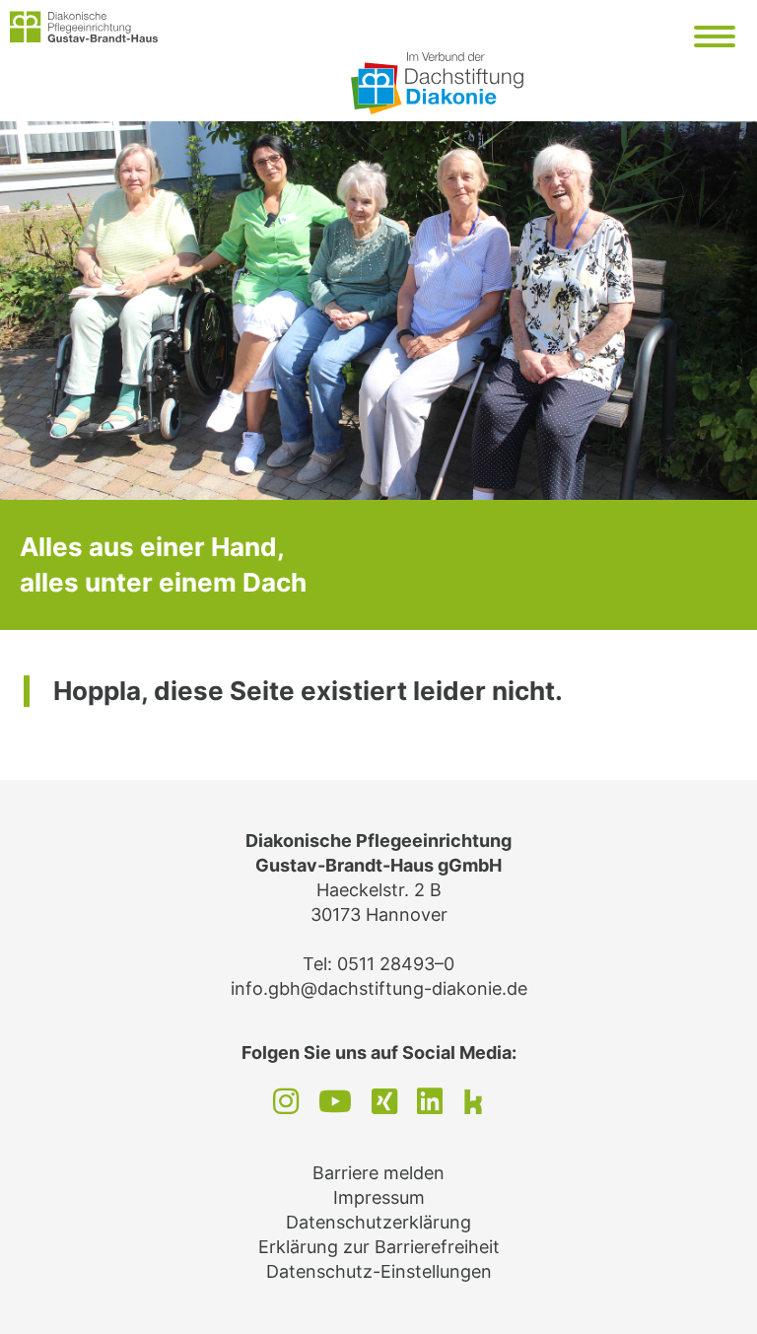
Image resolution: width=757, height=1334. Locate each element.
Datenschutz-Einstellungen (379, 1271)
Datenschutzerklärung (378, 1222)
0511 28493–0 (395, 963)
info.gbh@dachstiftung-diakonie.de (379, 988)
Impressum (379, 1197)
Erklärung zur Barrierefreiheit (379, 1246)
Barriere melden (378, 1172)
